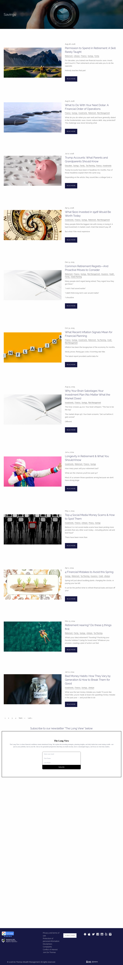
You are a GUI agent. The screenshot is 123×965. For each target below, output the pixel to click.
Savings (90, 56)
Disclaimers (47, 944)
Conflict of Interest (50, 950)
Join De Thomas (49, 952)
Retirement (69, 56)
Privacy (91, 523)
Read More (71, 79)
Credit (109, 340)
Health (111, 274)
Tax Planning (90, 166)
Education (68, 166)
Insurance (104, 274)
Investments (83, 113)
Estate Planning (76, 277)
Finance (83, 56)
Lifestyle (77, 56)
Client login (70, 935)
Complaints (47, 947)
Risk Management (103, 113)
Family (96, 56)
